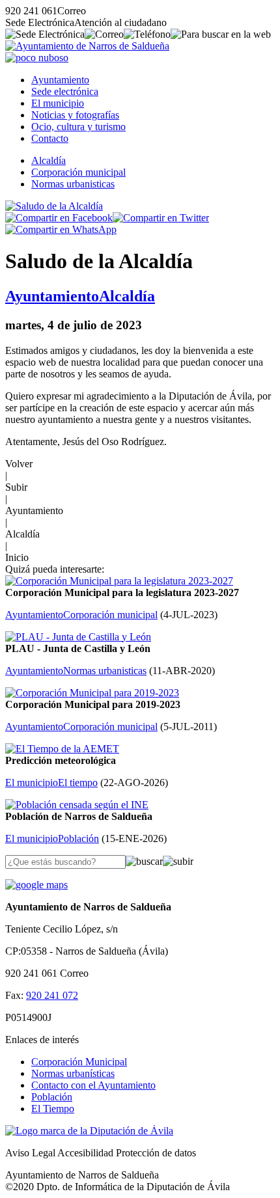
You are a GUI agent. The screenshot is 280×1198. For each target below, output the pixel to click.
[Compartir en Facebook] (59, 217)
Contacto (49, 138)
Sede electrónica (64, 91)
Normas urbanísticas (73, 1073)
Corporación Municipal (79, 1061)
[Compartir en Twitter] (161, 217)
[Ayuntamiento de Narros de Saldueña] (87, 45)
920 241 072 (52, 995)
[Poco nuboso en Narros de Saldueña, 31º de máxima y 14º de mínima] (36, 57)
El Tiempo (52, 1108)
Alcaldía (48, 160)
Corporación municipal (78, 172)
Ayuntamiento (60, 79)
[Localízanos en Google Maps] (36, 884)
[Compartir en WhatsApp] (61, 229)
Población (51, 1096)
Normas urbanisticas (73, 183)
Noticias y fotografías (75, 114)
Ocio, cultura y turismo (78, 126)
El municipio (57, 103)
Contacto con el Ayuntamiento (93, 1085)
